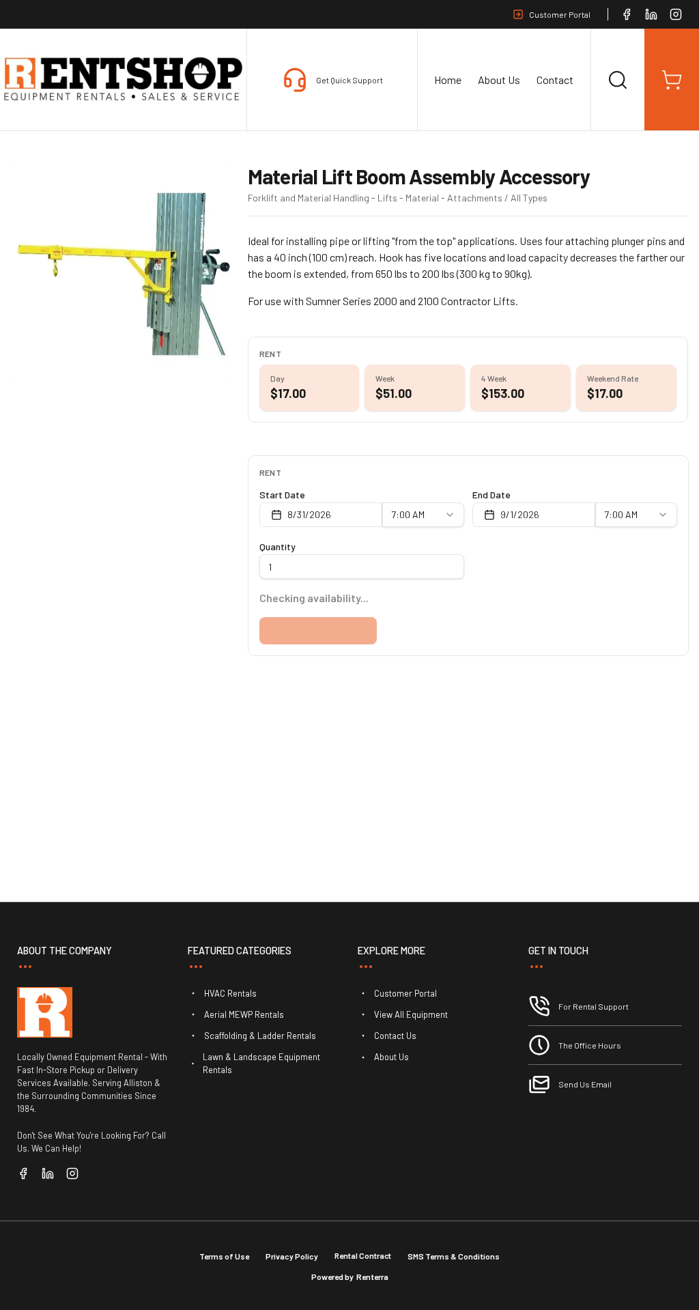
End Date (491, 494)
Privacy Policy (292, 1256)
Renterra (372, 1276)
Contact (555, 79)
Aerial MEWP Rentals (244, 1014)
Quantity (277, 546)
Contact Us (395, 1035)
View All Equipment (411, 1014)
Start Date (282, 494)
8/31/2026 (309, 514)
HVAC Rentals (230, 993)
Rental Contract (362, 1255)
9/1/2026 (519, 514)
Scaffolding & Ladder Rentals (260, 1035)
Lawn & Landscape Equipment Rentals (261, 1063)
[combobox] (423, 514)
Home (447, 79)
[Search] (617, 79)
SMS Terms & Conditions (454, 1256)
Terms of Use (224, 1256)
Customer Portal (559, 14)
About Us (499, 79)
